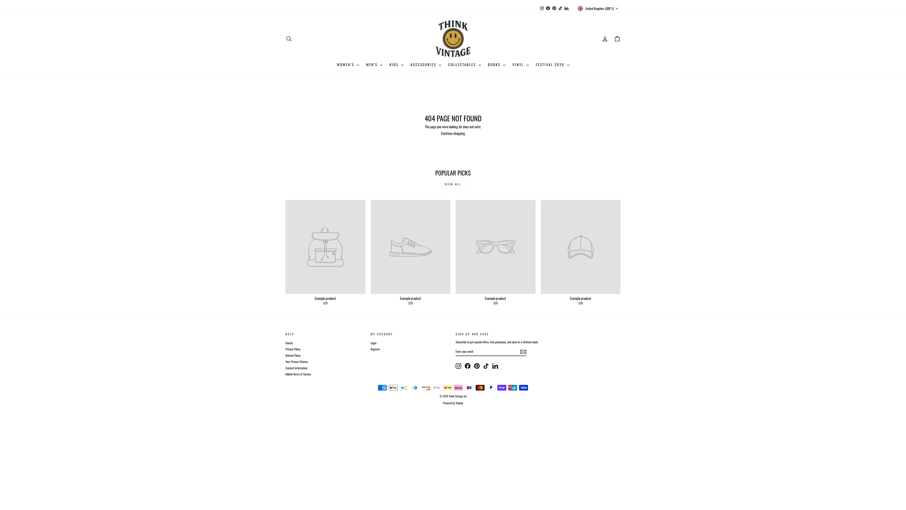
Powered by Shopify (453, 403)
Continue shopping (453, 133)
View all (453, 184)
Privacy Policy (292, 349)
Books (495, 64)
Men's (372, 64)
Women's (346, 64)
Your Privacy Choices (296, 361)
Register (375, 349)
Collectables (462, 64)
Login (374, 343)
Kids (395, 64)
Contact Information (296, 368)
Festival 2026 (551, 64)
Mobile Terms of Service (298, 374)
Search (289, 343)
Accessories (424, 64)
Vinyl (518, 64)
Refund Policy (293, 355)
